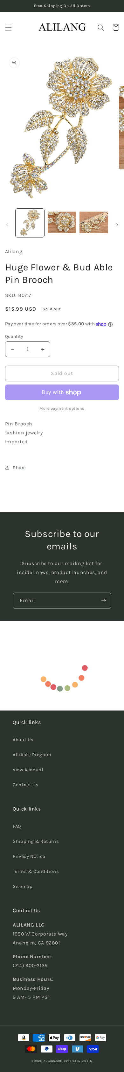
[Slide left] (7, 225)
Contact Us (25, 785)
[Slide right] (117, 225)
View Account (28, 770)
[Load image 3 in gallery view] (93, 223)
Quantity (14, 336)
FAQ (17, 826)
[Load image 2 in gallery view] (62, 223)
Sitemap (22, 886)
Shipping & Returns (36, 841)
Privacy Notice (29, 856)
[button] (8, 27)
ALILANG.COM (53, 1060)
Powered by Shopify (78, 1060)
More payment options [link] (62, 408)
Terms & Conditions (36, 871)
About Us (23, 739)
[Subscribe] (103, 600)
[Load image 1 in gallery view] (30, 223)
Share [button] (19, 467)
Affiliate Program (32, 754)
